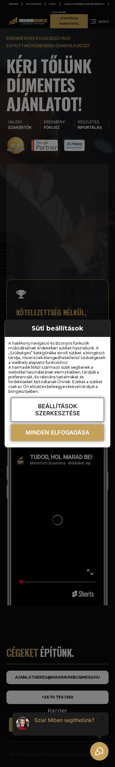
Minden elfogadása (57, 432)
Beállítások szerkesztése (57, 410)
